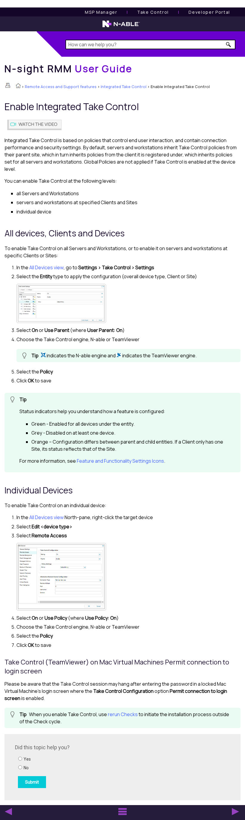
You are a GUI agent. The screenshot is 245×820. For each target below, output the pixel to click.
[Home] (18, 86)
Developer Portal (209, 12)
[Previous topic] (8, 811)
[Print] (7, 85)
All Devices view (46, 267)
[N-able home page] (121, 26)
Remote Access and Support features (61, 86)
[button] (228, 44)
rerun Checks (123, 714)
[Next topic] (235, 811)
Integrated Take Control (123, 86)
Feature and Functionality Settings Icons (120, 461)
